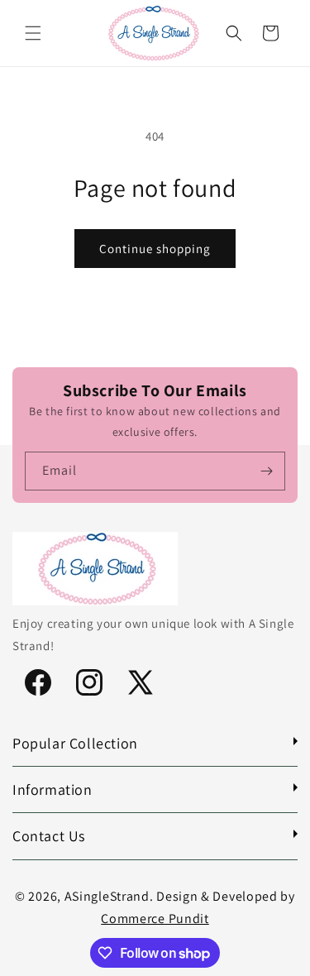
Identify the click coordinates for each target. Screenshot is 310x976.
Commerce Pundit (155, 918)
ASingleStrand (107, 896)
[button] (33, 33)
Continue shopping (155, 248)
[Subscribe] (266, 471)
